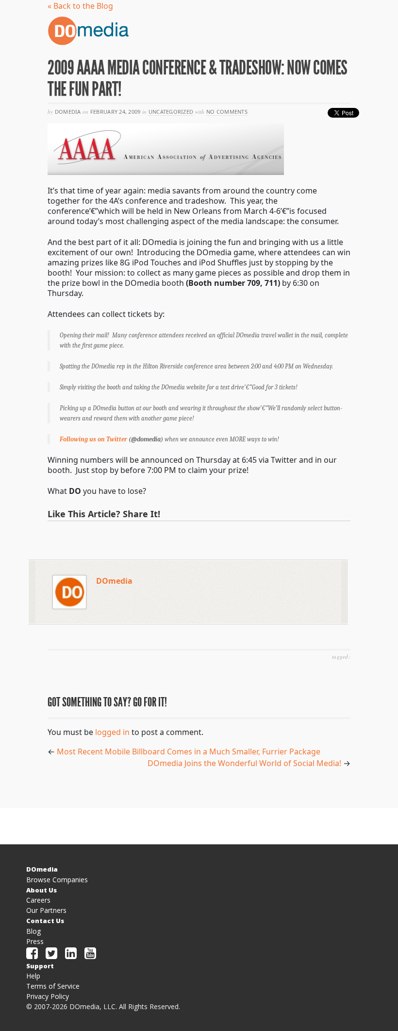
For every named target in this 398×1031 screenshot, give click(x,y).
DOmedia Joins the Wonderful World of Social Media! (244, 763)
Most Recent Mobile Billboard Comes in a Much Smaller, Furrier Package (188, 751)
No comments (227, 111)
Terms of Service (53, 986)
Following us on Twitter (94, 439)
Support (40, 965)
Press (35, 941)
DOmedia (114, 581)
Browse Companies (57, 879)
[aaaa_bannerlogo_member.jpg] (166, 148)
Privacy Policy (47, 996)
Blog (33, 931)
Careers (38, 900)
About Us (41, 890)
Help (33, 975)
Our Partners (46, 910)
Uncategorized (171, 111)
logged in (112, 732)
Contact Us (45, 920)
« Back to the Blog (80, 5)
